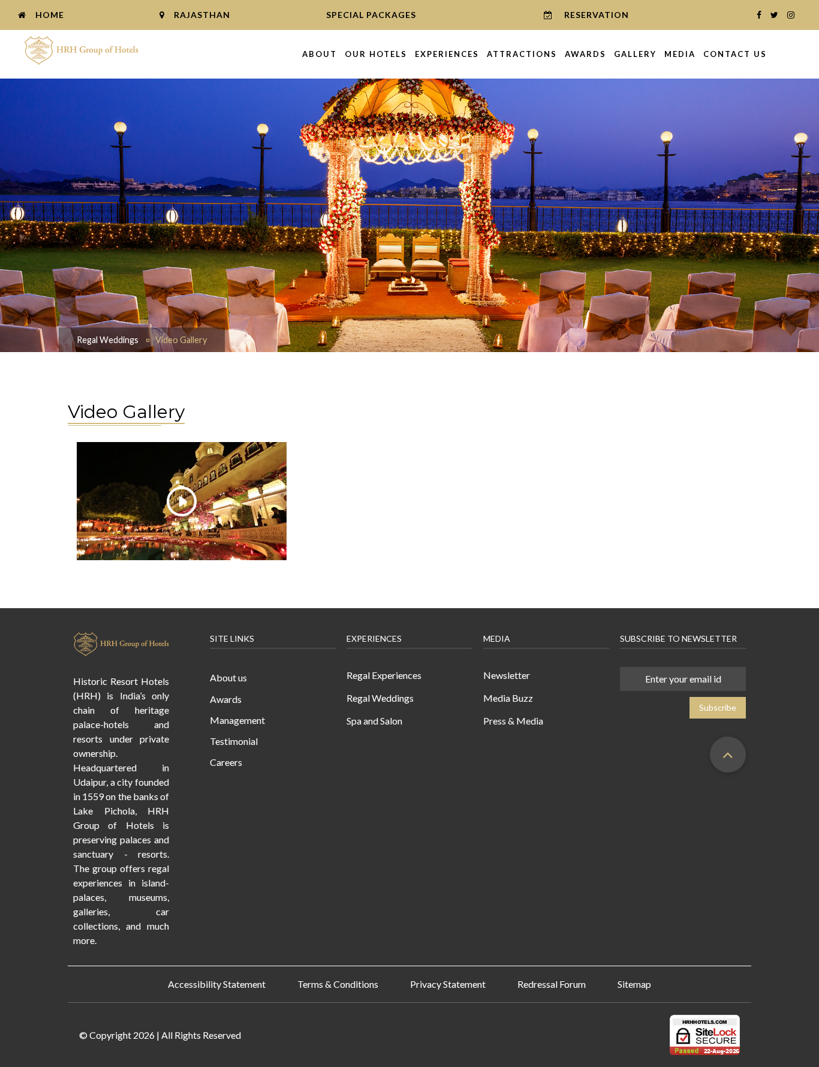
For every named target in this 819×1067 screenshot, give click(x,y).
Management (237, 720)
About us (228, 677)
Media (679, 54)
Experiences (447, 54)
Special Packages (371, 15)
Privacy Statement (448, 984)
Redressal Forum (551, 984)
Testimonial (234, 741)
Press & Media (513, 720)
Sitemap (634, 984)
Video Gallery (181, 340)
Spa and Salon (374, 720)
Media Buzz (508, 698)
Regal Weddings (107, 340)
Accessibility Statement (217, 984)
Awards (585, 54)
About (319, 54)
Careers (226, 762)
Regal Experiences (384, 675)
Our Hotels (376, 54)
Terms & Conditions (337, 984)
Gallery (635, 54)
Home (49, 15)
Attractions (522, 54)
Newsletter (506, 675)
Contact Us (735, 54)
